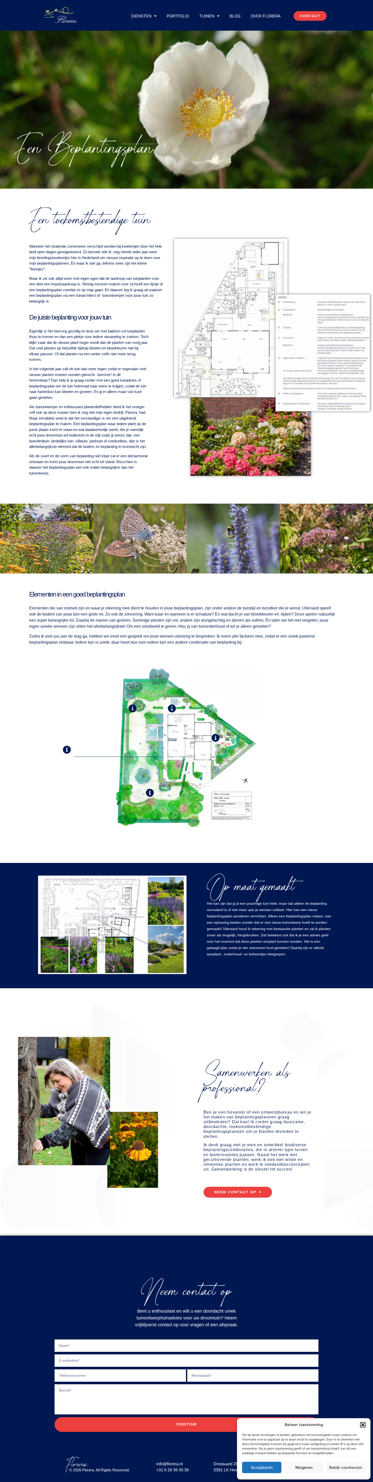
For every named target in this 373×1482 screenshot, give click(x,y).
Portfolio (178, 15)
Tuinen (206, 15)
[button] (362, 1424)
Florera (76, 1464)
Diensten (141, 15)
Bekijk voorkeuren (345, 1467)
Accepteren (262, 1467)
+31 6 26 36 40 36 (172, 1470)
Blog (235, 15)
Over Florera (266, 15)
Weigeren (304, 1467)
